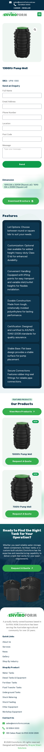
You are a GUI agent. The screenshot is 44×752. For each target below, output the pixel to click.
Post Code (7, 135)
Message (6, 145)
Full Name (7, 91)
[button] (39, 14)
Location (6, 124)
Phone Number (9, 113)
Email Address (9, 102)
